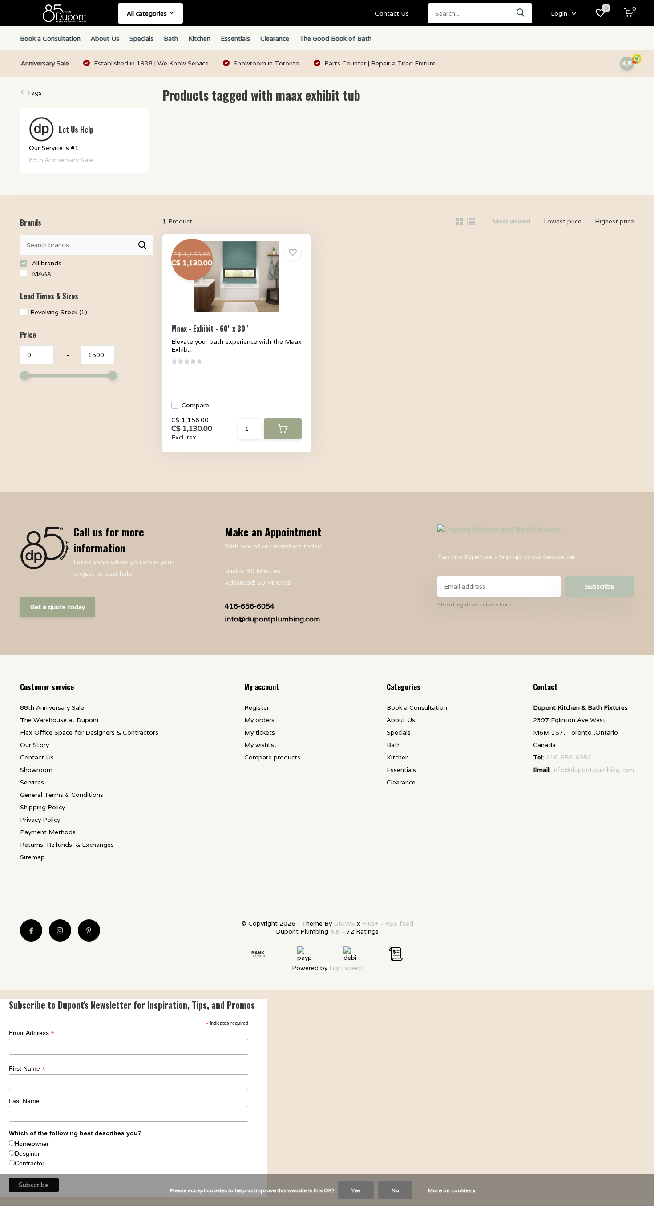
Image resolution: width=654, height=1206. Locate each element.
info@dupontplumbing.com (272, 619)
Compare (195, 405)
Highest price (614, 221)
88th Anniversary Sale (52, 707)
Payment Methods (48, 832)
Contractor (29, 1163)
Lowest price (562, 221)
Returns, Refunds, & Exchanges (67, 845)
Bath (171, 38)
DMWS (344, 923)
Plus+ (370, 923)
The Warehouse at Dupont (59, 720)
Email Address (31, 1033)
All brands (45, 263)
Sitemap (32, 857)
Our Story (34, 745)
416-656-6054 (250, 606)
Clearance (274, 38)
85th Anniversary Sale (61, 160)
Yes (355, 1190)
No (395, 1190)
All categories (147, 13)
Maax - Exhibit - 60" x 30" (209, 328)
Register (256, 707)
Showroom (36, 770)
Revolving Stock (58, 312)
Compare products (272, 757)
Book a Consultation (50, 38)
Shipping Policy (42, 807)
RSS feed (399, 923)
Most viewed (511, 221)
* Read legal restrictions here (474, 604)
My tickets (259, 732)
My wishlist (260, 745)
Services (32, 782)
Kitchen (199, 38)
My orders (259, 720)
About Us (105, 38)
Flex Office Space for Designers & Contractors (89, 732)
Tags (34, 93)
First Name (27, 1068)
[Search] (521, 13)
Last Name (24, 1100)
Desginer (27, 1153)
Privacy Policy (40, 820)
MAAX (40, 273)
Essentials (235, 38)
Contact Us (392, 13)
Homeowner (32, 1143)
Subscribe (599, 586)
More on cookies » (452, 1190)
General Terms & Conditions (61, 795)
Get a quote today (57, 607)
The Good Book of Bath (335, 38)
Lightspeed (346, 968)
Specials (141, 38)
